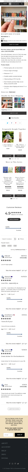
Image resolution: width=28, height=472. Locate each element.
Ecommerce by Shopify (20, 468)
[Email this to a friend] (20, 123)
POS (11, 468)
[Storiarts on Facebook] (10, 463)
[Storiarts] (14, 3)
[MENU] (1, 3)
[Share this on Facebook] (11, 123)
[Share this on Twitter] (7, 123)
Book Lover (12, 92)
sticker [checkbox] (10, 245)
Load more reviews (14, 409)
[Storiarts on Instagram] (12, 463)
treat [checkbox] (15, 245)
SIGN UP (19, 434)
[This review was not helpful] (25, 270)
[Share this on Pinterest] (16, 123)
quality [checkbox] (3, 245)
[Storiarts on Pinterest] (15, 463)
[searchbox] (7, 239)
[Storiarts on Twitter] (18, 463)
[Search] (21, 3)
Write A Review (14, 219)
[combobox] (19, 249)
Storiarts (8, 468)
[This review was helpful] (22, 270)
